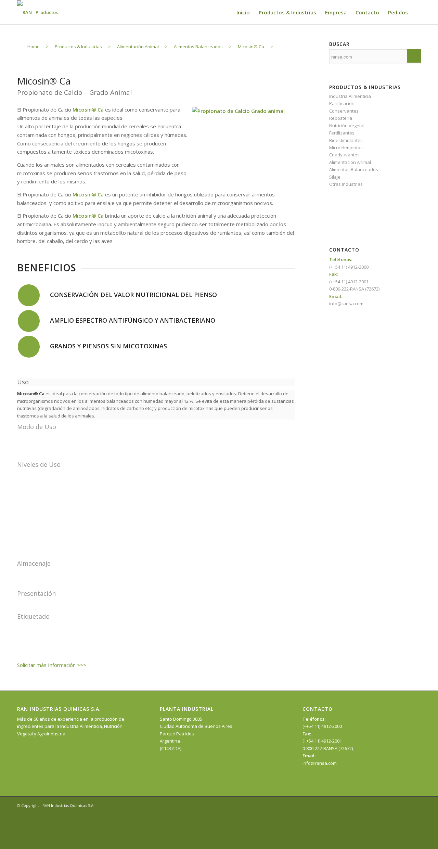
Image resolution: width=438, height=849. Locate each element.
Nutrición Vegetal (346, 126)
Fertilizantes (342, 133)
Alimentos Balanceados (353, 169)
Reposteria (340, 118)
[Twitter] (405, 805)
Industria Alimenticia (350, 96)
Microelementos (346, 147)
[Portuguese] (368, 216)
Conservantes (344, 111)
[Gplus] (416, 805)
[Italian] (368, 232)
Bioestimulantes (346, 140)
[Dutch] (368, 224)
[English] (368, 208)
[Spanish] (368, 201)
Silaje (334, 177)
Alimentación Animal (350, 162)
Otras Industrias (346, 184)
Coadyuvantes (344, 155)
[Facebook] (395, 805)
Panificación (342, 103)
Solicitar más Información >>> (51, 664)
